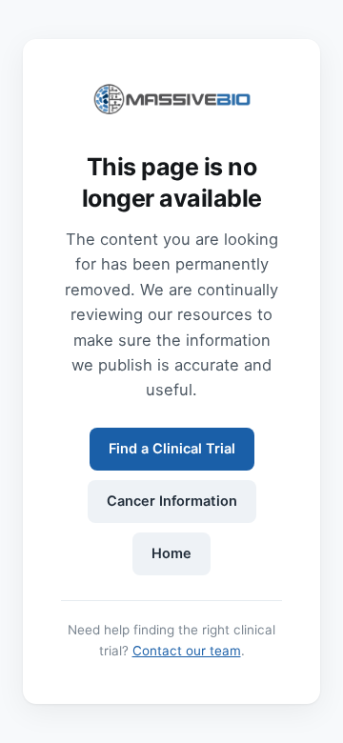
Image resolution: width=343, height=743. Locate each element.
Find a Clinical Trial (172, 448)
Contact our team (186, 650)
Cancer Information (172, 501)
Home (171, 553)
